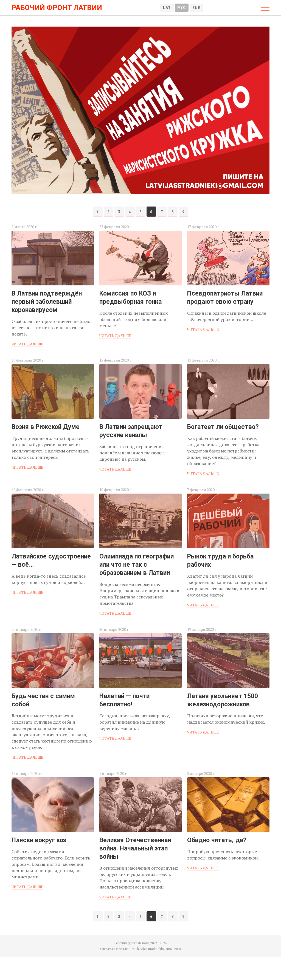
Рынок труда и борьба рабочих (220, 560)
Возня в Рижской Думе (46, 427)
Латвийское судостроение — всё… (51, 560)
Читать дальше (27, 343)
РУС (181, 7)
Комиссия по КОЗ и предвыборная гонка (130, 297)
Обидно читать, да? (216, 840)
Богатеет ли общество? (223, 427)
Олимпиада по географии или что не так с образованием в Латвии (136, 565)
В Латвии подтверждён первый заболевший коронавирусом (47, 302)
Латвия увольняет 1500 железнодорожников (222, 700)
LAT (167, 7)
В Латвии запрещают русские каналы (130, 431)
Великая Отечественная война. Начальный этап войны (135, 848)
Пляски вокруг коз (39, 840)
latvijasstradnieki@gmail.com (159, 949)
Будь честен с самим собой (43, 700)
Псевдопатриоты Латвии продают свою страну (225, 297)
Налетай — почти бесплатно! (124, 700)
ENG (196, 7)
